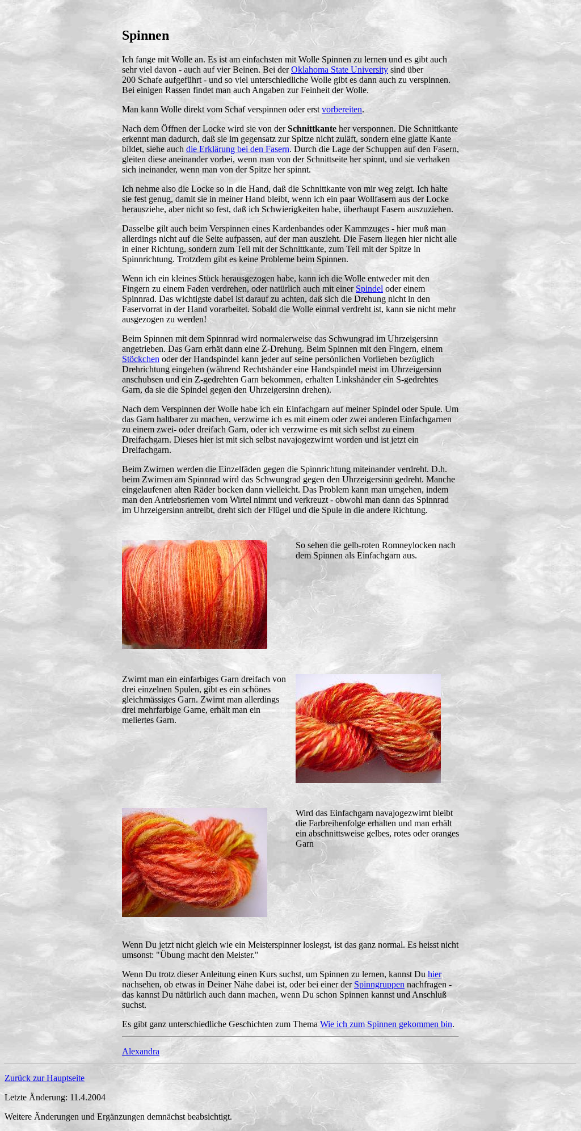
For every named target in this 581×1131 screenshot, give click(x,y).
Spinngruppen (379, 984)
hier (434, 974)
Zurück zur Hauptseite (45, 1078)
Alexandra (140, 1051)
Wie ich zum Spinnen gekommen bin (386, 1024)
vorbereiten (342, 109)
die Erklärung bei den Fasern (237, 149)
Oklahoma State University (339, 69)
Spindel (369, 288)
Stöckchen (140, 359)
